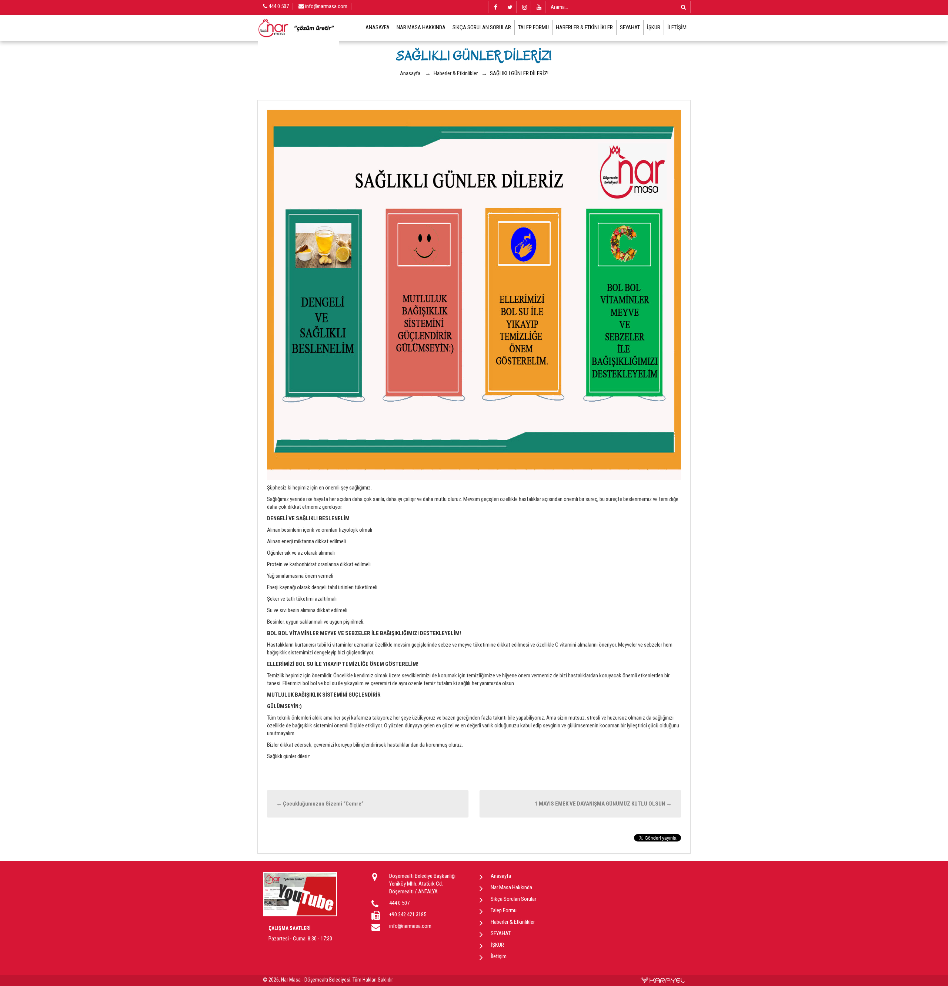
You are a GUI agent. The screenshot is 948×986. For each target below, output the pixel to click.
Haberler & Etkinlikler (584, 27)
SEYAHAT (630, 27)
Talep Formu (533, 27)
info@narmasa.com (325, 6)
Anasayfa (377, 27)
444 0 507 (278, 6)
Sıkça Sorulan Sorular (482, 27)
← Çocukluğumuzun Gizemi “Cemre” (320, 803)
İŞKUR (653, 27)
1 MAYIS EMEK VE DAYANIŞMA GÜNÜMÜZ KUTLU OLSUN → (603, 803)
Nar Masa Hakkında (421, 27)
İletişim (677, 27)
